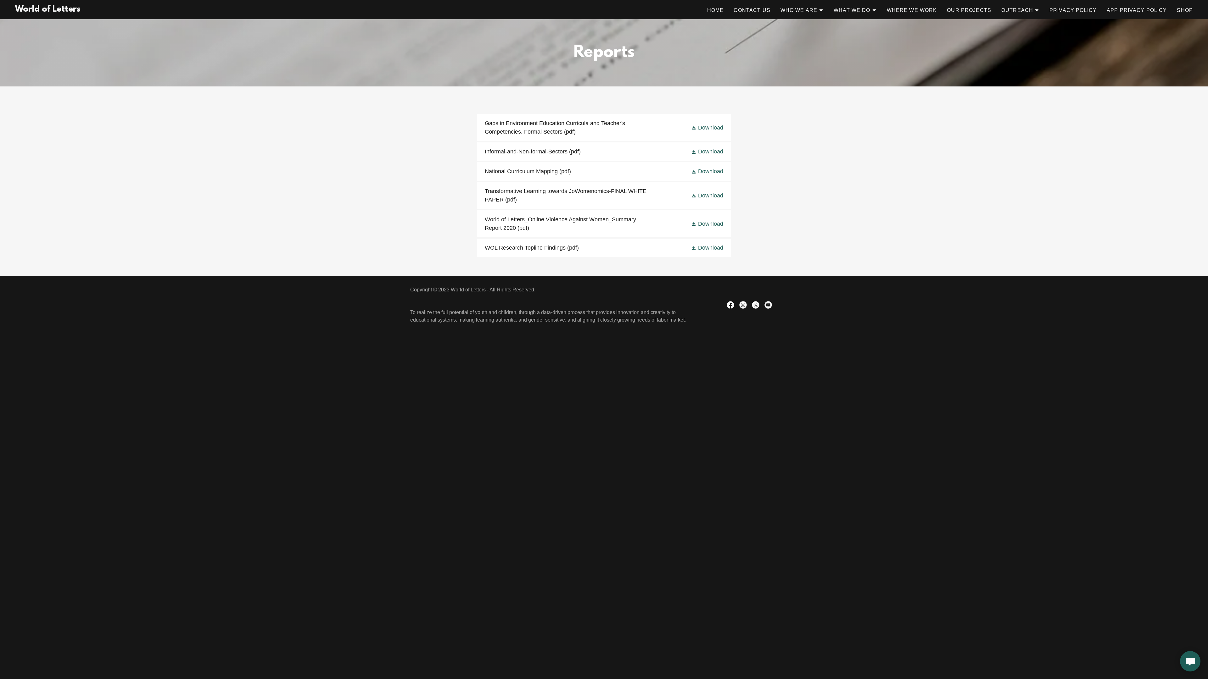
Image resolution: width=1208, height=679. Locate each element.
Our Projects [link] (969, 10)
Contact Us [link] (752, 10)
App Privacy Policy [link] (1137, 10)
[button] (802, 10)
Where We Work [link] (912, 10)
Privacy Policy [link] (1073, 10)
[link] (47, 10)
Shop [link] (1185, 10)
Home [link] (715, 10)
